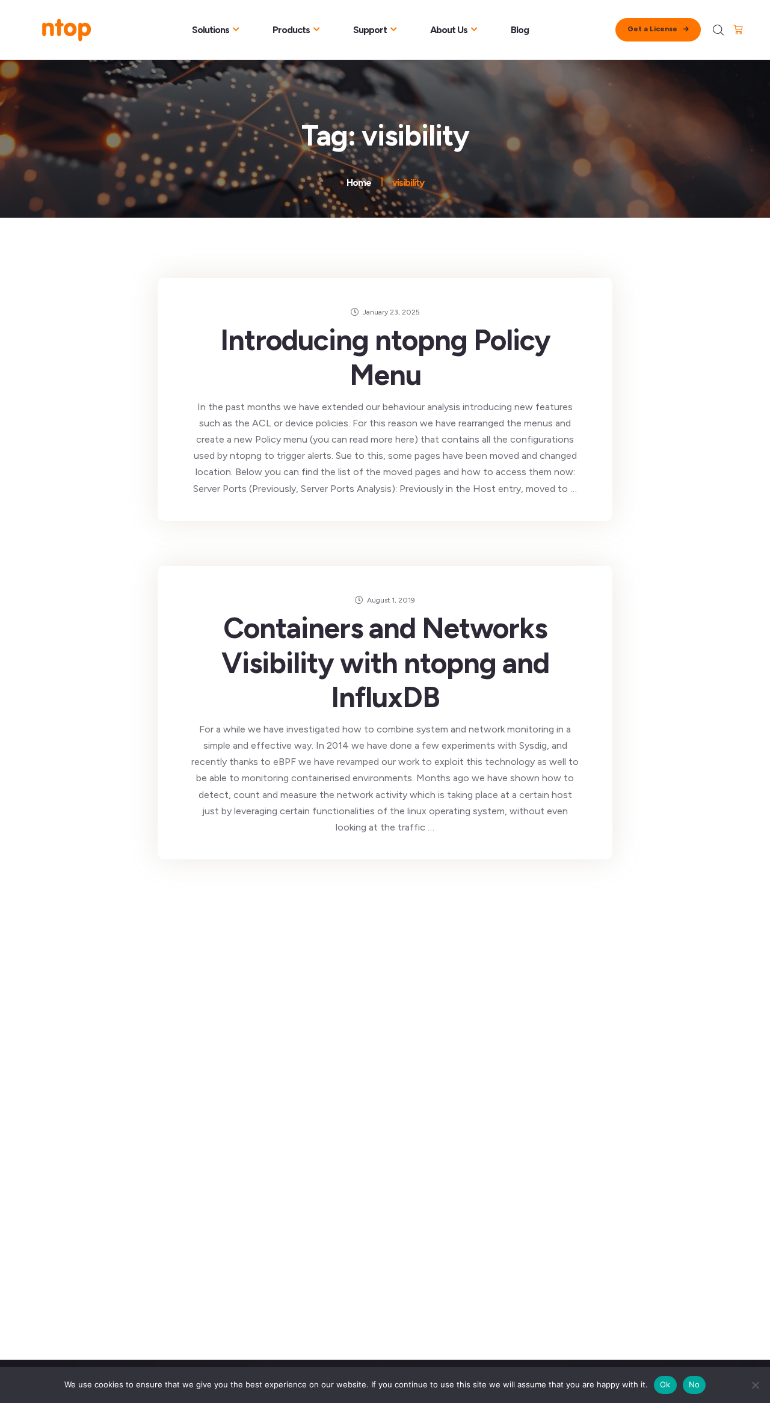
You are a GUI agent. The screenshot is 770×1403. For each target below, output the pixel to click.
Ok (665, 1384)
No (694, 1384)
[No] (755, 1385)
